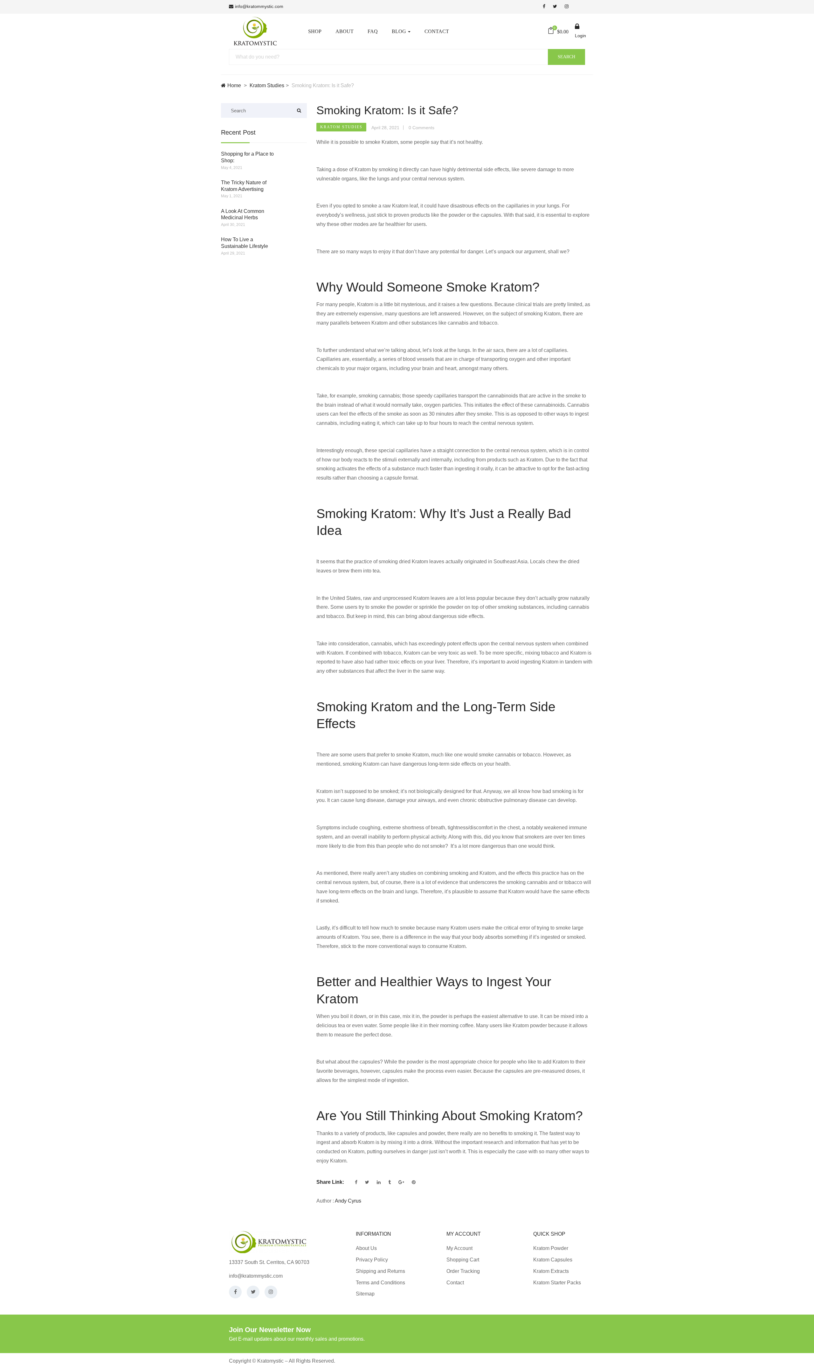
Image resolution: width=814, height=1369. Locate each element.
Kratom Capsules (552, 1259)
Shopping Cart (462, 1259)
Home (234, 85)
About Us (366, 1248)
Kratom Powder (550, 1248)
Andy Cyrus (348, 1201)
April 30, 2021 (233, 224)
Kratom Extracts (551, 1271)
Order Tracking (463, 1271)
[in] (567, 7)
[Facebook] (235, 1292)
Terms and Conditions (380, 1282)
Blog (399, 31)
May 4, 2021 (231, 167)
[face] (544, 7)
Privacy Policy (372, 1259)
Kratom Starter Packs (557, 1282)
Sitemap (365, 1293)
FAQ (373, 31)
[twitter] (555, 7)
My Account (459, 1248)
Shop (314, 31)
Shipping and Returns (380, 1271)
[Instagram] (271, 1292)
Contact (436, 31)
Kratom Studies (267, 85)
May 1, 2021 (231, 196)
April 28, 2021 (385, 127)
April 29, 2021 (233, 253)
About (344, 31)
